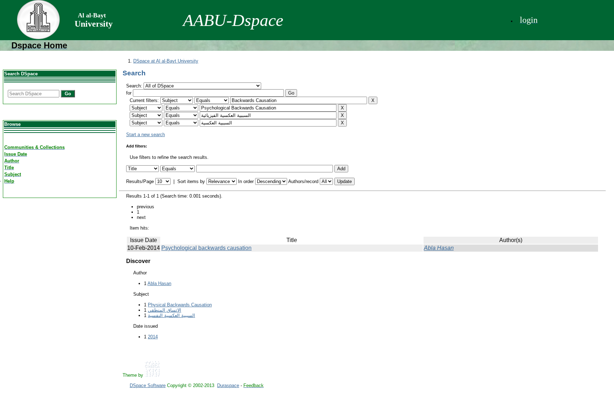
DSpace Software (148, 385)
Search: (135, 85)
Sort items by (191, 181)
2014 (153, 336)
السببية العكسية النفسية (171, 315)
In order (246, 181)
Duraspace (228, 385)
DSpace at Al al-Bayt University (165, 61)
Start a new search (145, 134)
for (128, 93)
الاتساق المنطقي (164, 310)
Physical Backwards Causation (180, 304)
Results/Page (140, 181)
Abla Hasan (439, 248)
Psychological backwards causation (206, 248)
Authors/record (303, 181)
